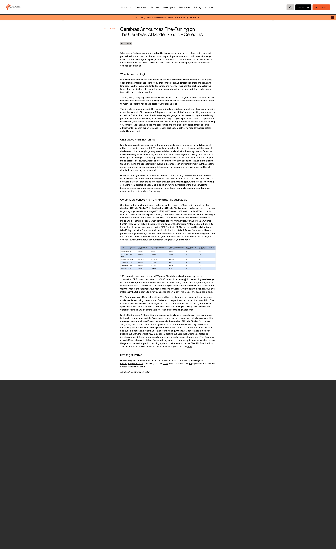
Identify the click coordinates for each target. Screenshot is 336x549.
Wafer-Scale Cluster (172, 233)
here (189, 346)
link (190, 363)
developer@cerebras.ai (131, 363)
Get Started (321, 7)
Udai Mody (126, 44)
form (165, 363)
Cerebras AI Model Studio (133, 208)
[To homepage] (13, 7)
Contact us (303, 7)
